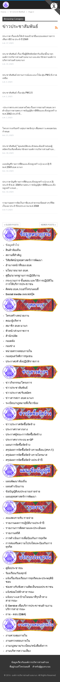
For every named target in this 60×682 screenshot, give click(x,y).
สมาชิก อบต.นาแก (16, 325)
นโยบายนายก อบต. (17, 270)
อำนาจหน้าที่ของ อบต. (19, 265)
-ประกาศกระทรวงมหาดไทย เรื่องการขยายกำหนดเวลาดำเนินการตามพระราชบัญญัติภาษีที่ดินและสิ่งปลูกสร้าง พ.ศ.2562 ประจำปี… (29, 110)
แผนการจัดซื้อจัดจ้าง (18, 444)
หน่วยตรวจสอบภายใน (19, 351)
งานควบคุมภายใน (16, 635)
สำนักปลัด (11, 335)
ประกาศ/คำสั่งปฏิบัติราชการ (22, 361)
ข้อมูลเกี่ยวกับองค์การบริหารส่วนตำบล (30, 662)
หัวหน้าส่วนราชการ (17, 330)
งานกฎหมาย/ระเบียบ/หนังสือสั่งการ (26, 645)
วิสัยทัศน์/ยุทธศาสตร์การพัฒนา (24, 260)
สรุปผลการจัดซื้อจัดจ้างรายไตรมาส (26, 454)
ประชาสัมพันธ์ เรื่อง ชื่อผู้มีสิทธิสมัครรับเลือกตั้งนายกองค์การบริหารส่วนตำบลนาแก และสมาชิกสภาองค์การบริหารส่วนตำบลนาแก (29, 57)
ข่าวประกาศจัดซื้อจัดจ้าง (20, 424)
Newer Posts (48, 225)
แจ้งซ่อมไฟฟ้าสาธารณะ (20, 591)
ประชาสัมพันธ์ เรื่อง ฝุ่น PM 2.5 (17, 92)
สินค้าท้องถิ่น (13, 250)
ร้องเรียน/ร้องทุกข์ (16, 573)
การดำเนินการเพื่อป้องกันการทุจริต (26, 538)
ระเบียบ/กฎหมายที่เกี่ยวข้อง (22, 403)
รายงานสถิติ (13, 533)
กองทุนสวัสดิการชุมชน (19, 356)
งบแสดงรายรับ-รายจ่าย (19, 517)
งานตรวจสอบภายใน (18, 640)
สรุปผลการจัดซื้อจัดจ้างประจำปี (24, 459)
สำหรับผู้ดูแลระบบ (41, 666)
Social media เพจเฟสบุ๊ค (20, 294)
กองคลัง (10, 341)
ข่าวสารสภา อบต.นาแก (20, 398)
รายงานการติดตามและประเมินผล (26, 528)
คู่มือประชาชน (14, 568)
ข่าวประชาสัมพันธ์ (17, 387)
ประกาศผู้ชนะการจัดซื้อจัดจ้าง (23, 434)
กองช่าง (10, 346)
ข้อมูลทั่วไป (12, 245)
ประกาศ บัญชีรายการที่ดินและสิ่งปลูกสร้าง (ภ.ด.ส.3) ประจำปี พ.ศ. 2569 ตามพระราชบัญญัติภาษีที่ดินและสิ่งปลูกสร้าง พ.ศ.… (29, 184)
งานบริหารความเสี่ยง (18, 650)
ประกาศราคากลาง (17, 429)
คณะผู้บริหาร (13, 320)
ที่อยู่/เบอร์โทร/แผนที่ (20, 666)
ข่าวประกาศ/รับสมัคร (18, 392)
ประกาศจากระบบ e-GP (19, 439)
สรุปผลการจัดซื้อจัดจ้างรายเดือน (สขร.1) (30, 449)
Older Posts (12, 225)
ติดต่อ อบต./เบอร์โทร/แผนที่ (22, 289)
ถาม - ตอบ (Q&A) (16, 614)
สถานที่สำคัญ (13, 255)
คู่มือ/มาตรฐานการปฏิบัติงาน (23, 275)
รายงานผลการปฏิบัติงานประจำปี (25, 523)
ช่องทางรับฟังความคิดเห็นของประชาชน (29, 586)
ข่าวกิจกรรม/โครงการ (19, 382)
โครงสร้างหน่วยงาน (17, 315)
